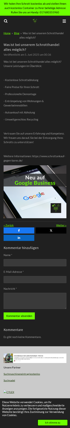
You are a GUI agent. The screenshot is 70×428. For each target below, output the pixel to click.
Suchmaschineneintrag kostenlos (22, 373)
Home (7, 33)
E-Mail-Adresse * (14, 271)
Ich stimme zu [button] (52, 422)
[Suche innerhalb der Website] (6, 21)
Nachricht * (10, 288)
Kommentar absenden (19, 315)
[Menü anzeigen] (64, 21)
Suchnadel (9, 380)
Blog (16, 33)
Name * (8, 255)
